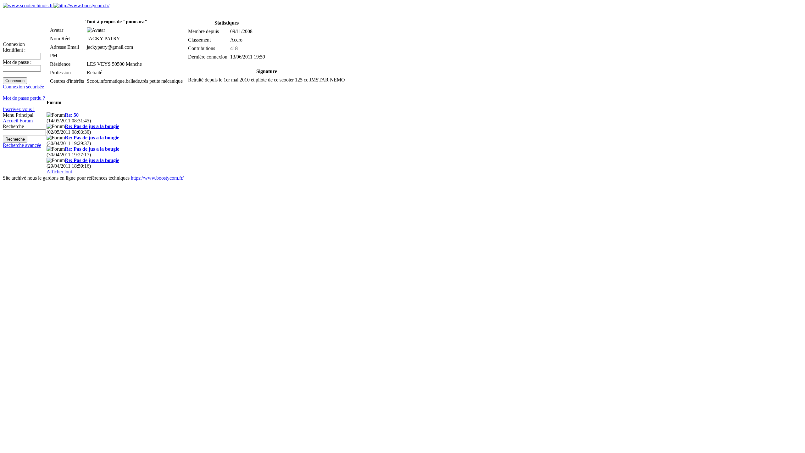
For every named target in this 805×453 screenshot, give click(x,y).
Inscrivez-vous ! (19, 109)
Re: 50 (72, 115)
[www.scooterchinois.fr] (28, 5)
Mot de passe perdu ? (24, 98)
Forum (26, 120)
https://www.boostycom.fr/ (157, 178)
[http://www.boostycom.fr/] (81, 5)
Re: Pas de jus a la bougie (92, 126)
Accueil (10, 120)
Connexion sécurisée (23, 86)
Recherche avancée (22, 145)
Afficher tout (59, 171)
